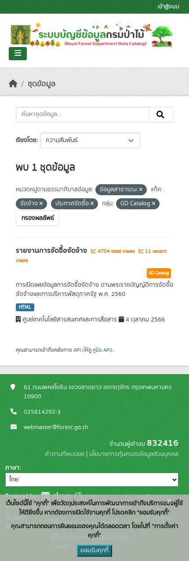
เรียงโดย (26, 140)
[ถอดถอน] (140, 189)
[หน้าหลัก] (13, 84)
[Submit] (161, 115)
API (77, 350)
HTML (25, 307)
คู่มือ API (102, 350)
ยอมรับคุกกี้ (94, 550)
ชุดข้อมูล (41, 84)
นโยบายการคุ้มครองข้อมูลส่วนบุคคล (133, 454)
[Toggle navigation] (18, 53)
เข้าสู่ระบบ (168, 7)
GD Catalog (159, 273)
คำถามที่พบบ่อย (64, 454)
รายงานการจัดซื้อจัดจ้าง (52, 250)
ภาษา (12, 467)
